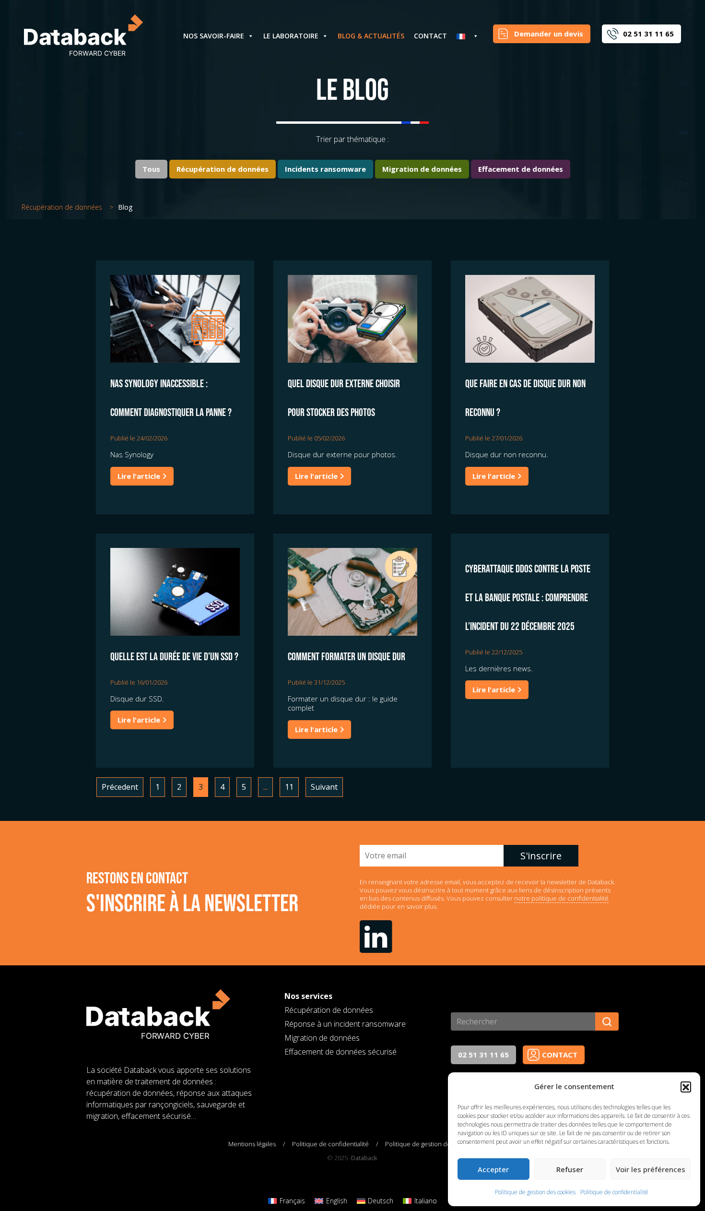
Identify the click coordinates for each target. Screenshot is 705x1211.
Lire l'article (140, 476)
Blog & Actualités (371, 35)
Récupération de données (222, 169)
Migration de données (422, 169)
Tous (151, 169)
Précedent (120, 787)
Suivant (324, 787)
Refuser (569, 1169)
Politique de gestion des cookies (535, 1192)
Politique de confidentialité (614, 1192)
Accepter (493, 1169)
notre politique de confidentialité (561, 898)
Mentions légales (252, 1144)
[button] (686, 1087)
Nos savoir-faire (213, 35)
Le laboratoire (290, 35)
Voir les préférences (650, 1169)
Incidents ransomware (325, 169)
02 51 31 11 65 (483, 1054)
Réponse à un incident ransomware (345, 1024)
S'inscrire (541, 855)
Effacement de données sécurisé (340, 1051)
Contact (430, 35)
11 (289, 787)
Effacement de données (520, 169)
